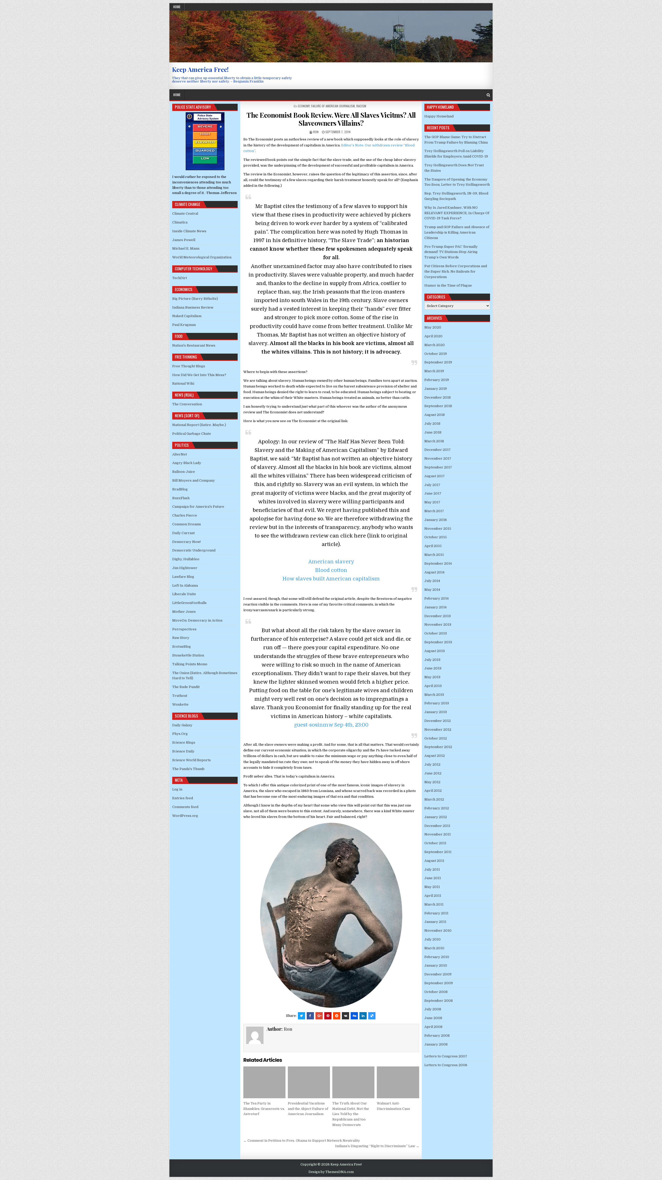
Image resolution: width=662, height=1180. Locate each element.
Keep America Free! (200, 69)
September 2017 (438, 467)
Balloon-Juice (183, 472)
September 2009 (438, 983)
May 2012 (432, 782)
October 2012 (435, 738)
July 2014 (432, 581)
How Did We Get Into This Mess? (199, 375)
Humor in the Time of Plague (448, 285)
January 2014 (435, 607)
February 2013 (436, 703)
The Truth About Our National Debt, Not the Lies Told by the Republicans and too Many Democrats (350, 1114)
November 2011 (437, 834)
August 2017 (434, 476)
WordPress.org (185, 816)
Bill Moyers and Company (193, 480)
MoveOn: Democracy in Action (197, 620)
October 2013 (435, 633)
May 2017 (432, 502)
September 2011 (438, 852)
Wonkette (180, 704)
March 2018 (434, 441)
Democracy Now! (186, 542)
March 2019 (434, 371)
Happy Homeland (439, 116)
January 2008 (436, 1044)
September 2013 (438, 642)
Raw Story (180, 638)
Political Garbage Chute (191, 434)
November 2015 (437, 529)
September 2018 (438, 406)
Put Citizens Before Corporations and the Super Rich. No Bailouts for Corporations (455, 271)
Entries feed (182, 798)
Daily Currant (183, 533)
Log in (177, 789)
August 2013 (434, 651)
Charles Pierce (184, 515)
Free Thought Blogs (188, 366)
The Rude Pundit (186, 687)
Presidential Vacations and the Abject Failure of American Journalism (308, 1108)
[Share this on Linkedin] (363, 1015)
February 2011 (436, 913)
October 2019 (435, 354)
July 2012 (432, 764)
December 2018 (437, 397)
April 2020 (433, 336)
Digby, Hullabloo (185, 559)
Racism (361, 106)
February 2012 (436, 808)
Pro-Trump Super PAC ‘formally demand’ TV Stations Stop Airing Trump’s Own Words (451, 252)
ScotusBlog (181, 646)
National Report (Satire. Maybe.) (199, 425)
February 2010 (436, 957)
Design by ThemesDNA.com (331, 1172)
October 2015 (435, 537)
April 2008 (433, 1027)
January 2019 (435, 389)
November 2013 (437, 624)
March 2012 (434, 799)
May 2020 (432, 327)
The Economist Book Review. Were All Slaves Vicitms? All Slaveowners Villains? (331, 119)
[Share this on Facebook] (310, 1015)
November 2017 (437, 458)
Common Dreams (186, 524)
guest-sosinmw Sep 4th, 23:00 (331, 725)
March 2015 (434, 555)
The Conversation (187, 404)
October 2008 (436, 992)
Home (176, 6)
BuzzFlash (181, 498)
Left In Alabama (185, 585)
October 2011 (435, 843)
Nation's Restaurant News (193, 345)
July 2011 (432, 869)
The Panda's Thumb (188, 769)
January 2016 (435, 520)
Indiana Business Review (192, 307)
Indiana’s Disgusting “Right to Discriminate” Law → (377, 1146)
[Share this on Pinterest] (328, 1015)
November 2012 (437, 729)
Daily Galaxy (182, 725)
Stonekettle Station (188, 655)
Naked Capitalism (186, 316)
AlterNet (179, 454)
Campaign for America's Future (198, 507)
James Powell (183, 240)
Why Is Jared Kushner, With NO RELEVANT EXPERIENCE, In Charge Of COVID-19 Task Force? (456, 213)
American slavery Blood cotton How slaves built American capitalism (331, 570)
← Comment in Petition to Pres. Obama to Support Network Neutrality (301, 1140)
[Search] (488, 95)
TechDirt (179, 278)
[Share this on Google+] (319, 1015)
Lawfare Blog (183, 577)
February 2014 (436, 598)
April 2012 (433, 791)
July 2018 (432, 423)
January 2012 (435, 817)
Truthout (179, 696)
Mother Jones (184, 612)
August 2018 (434, 415)
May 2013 (432, 677)
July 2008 (432, 1009)
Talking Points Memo (189, 664)
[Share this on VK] (345, 1015)
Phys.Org (180, 734)
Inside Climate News (189, 231)
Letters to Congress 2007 (445, 1056)
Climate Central (185, 213)
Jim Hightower (184, 568)
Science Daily (183, 751)
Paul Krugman (184, 325)
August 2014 (434, 572)
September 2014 (438, 563)
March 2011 (433, 904)
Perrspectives (184, 629)
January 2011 (435, 922)
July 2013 (432, 660)
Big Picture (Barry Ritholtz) (195, 299)
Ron (316, 132)
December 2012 (437, 721)
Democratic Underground (193, 550)
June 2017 (432, 493)
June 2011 (432, 878)
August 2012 (434, 756)
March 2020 (434, 345)
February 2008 (437, 1035)
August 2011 (434, 861)
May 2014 (432, 590)
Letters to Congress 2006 (445, 1065)
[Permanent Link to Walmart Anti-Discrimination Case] (398, 1082)
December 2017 (437, 450)
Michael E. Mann (185, 248)
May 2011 (432, 887)
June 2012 (432, 773)
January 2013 (435, 712)
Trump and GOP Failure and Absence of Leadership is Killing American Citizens (456, 232)
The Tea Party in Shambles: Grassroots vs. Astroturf (264, 1108)
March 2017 (434, 511)
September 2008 (438, 1001)
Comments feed (185, 807)
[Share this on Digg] (354, 1015)
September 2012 (438, 747)
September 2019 (438, 362)
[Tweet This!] (301, 1015)
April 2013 (433, 686)
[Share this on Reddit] (336, 1015)
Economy (304, 106)
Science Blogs (183, 742)
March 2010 (434, 948)
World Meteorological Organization (201, 257)
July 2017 (432, 485)
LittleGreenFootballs (189, 603)
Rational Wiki (183, 383)
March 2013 (434, 695)
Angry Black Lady (186, 463)
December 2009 (438, 974)
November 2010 (438, 930)
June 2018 (432, 432)
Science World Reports (191, 760)
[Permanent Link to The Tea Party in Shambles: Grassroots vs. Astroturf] (264, 1082)
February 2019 (436, 380)
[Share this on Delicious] (371, 1015)
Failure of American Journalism (333, 106)
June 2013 (432, 668)
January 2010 (435, 965)
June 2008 (433, 1018)
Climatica (179, 222)
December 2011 (437, 826)
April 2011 (432, 896)
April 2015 (433, 546)
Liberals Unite (184, 594)
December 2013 (437, 616)
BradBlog (180, 489)
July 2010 (432, 939)
